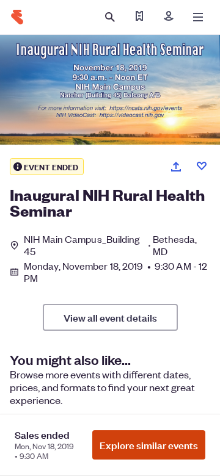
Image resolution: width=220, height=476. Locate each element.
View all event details (110, 317)
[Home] (17, 17)
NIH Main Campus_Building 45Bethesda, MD (110, 245)
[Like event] (201, 166)
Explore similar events (149, 445)
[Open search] (110, 17)
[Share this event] (176, 166)
